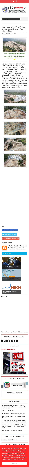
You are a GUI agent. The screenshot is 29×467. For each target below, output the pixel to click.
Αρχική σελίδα (14, 331)
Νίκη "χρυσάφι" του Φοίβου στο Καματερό (12, 430)
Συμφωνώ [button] (14, 463)
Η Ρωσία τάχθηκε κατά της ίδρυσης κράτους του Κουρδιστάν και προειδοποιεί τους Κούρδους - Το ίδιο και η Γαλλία (13, 407)
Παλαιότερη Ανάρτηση (23, 331)
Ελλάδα (15, 33)
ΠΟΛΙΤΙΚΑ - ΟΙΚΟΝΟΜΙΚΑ (7, 34)
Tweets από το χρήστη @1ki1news (8, 439)
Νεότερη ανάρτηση (5, 331)
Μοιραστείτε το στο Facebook (11, 230)
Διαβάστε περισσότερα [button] (19, 459)
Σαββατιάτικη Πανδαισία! (8, 410)
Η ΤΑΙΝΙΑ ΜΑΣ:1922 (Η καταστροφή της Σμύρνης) (13, 413)
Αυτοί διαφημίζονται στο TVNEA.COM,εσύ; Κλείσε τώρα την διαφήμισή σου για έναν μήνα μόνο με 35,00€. (13, 426)
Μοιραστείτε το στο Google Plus (12, 238)
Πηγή (3, 226)
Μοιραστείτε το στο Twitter (10, 234)
